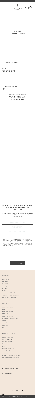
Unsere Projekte (6, 309)
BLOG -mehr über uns (8, 314)
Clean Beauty (5, 344)
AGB (3, 327)
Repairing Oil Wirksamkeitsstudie (11, 357)
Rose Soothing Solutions (9, 297)
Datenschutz (5, 323)
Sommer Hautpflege (7, 337)
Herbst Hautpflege (7, 350)
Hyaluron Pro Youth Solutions (10, 295)
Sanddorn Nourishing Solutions (11, 292)
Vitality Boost (5, 279)
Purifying (4, 288)
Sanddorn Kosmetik (7, 341)
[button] (3, 395)
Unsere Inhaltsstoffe (7, 311)
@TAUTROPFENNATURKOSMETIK (17, 94)
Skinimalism (5, 353)
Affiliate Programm (7, 316)
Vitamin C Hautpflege (8, 348)
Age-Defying (5, 281)
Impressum (5, 325)
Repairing (4, 286)
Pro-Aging (4, 346)
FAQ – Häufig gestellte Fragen (10, 318)
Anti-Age (4, 290)
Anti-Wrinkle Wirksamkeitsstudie (11, 355)
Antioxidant (5, 283)
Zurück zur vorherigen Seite (12, 62)
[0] (29, 8)
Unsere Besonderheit (8, 307)
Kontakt (4, 320)
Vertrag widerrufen (10, 379)
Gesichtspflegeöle (7, 339)
